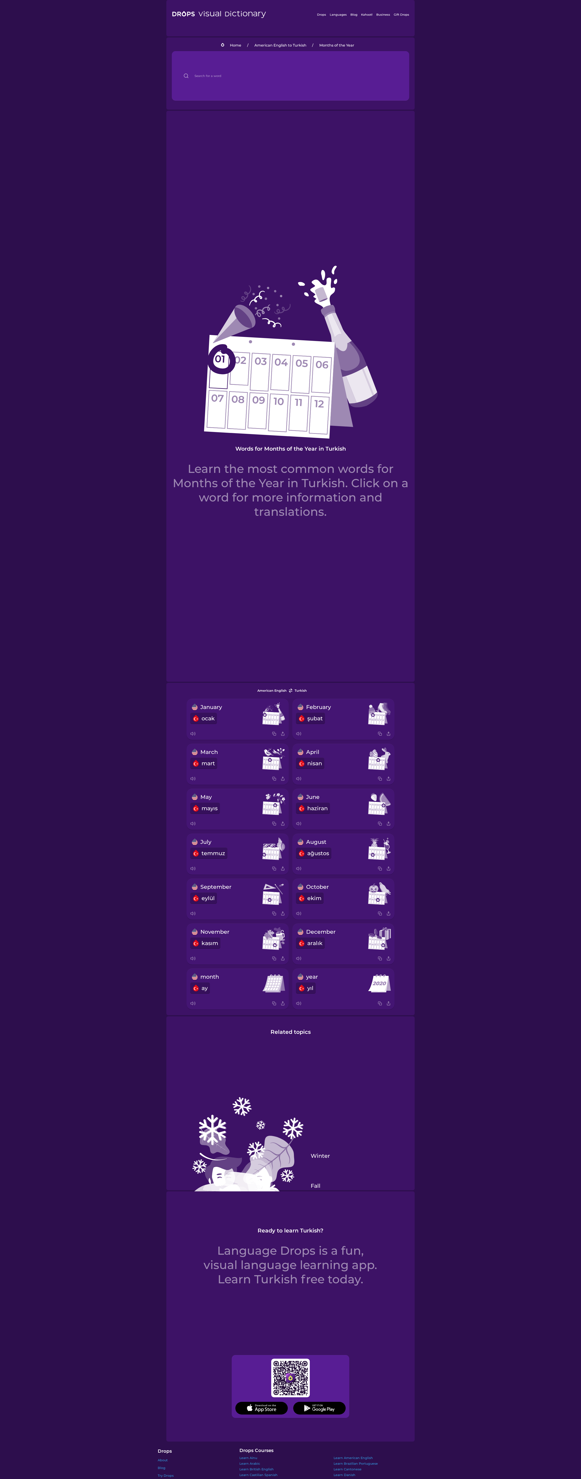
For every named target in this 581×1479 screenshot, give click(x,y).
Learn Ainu (248, 1458)
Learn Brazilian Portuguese (356, 1464)
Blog (353, 14)
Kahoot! (366, 14)
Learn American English (353, 1458)
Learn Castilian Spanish (258, 1475)
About (163, 1460)
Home (235, 45)
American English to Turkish (280, 45)
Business (383, 14)
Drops (321, 14)
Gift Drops (401, 14)
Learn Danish (344, 1475)
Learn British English (256, 1469)
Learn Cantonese (348, 1469)
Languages (338, 14)
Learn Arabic (249, 1464)
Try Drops (166, 1476)
